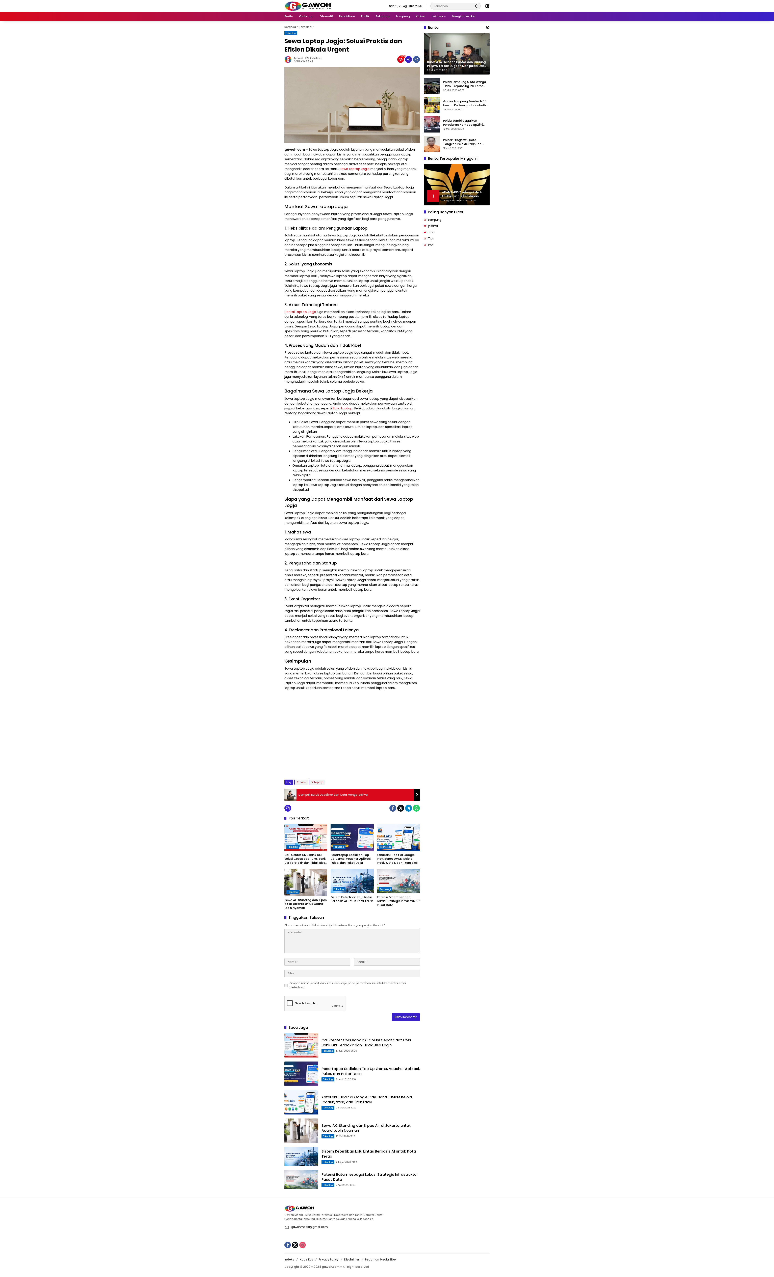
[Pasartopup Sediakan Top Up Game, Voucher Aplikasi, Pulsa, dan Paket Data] (352, 837)
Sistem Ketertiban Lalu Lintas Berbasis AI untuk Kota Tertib (352, 899)
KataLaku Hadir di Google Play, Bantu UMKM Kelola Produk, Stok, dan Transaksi (397, 859)
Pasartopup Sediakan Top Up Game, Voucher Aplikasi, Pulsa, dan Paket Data (351, 859)
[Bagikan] (416, 59)
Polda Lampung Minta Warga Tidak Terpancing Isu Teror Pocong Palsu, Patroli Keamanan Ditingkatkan (464, 84)
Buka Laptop (342, 408)
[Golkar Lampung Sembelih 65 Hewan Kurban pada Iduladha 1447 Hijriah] (432, 105)
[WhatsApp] (416, 808)
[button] (477, 6)
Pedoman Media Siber (381, 1259)
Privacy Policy (328, 1259)
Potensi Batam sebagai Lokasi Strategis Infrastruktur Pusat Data (398, 901)
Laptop (318, 782)
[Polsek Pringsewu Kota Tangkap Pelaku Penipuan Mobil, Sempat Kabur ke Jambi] (432, 144)
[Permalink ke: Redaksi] (289, 59)
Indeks (289, 1259)
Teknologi (290, 33)
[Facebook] (392, 808)
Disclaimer (351, 1259)
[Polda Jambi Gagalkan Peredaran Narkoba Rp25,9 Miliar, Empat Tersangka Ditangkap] (432, 124)
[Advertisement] (352, 735)
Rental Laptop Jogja (300, 312)
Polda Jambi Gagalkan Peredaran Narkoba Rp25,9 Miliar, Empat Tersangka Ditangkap (463, 123)
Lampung (434, 220)
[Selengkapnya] (488, 27)
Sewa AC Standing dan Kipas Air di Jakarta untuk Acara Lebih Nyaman (305, 904)
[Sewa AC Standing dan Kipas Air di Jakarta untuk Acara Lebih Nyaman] (305, 882)
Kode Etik (306, 1259)
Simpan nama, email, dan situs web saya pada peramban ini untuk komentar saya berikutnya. (348, 985)
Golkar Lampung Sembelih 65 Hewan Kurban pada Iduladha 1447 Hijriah (465, 103)
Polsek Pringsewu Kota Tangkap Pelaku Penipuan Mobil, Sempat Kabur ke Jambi (465, 142)
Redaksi (298, 58)
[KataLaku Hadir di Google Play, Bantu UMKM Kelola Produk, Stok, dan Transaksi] (398, 837)
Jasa (303, 782)
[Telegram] (408, 808)
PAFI (431, 245)
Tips (431, 238)
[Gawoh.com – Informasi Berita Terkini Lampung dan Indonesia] (307, 6)
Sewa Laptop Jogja (354, 169)
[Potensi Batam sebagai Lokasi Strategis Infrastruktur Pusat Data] (398, 881)
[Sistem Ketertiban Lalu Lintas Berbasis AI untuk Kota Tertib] (352, 881)
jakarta (433, 226)
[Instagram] (302, 1245)
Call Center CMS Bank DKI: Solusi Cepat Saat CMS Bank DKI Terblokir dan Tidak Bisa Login (305, 859)
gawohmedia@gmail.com (309, 1227)
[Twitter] (400, 808)
